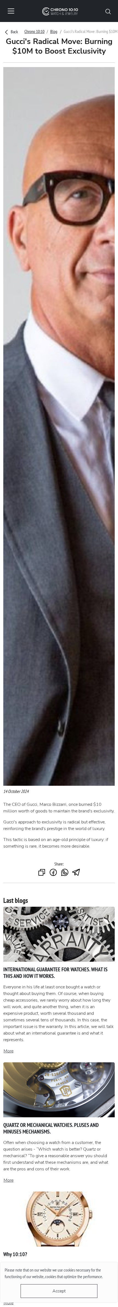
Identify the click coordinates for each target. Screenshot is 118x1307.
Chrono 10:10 (34, 31)
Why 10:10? (15, 1254)
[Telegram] (76, 872)
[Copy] (41, 872)
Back (14, 31)
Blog (53, 31)
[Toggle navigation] (11, 10)
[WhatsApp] (65, 872)
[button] (108, 11)
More (8, 1051)
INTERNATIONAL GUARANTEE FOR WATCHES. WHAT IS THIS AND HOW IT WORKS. (55, 973)
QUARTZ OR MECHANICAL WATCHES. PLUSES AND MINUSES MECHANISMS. (51, 1128)
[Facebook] (53, 872)
